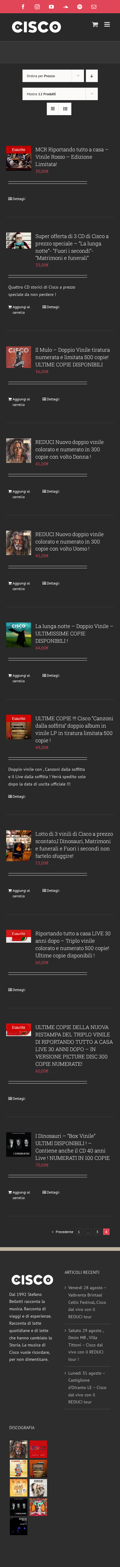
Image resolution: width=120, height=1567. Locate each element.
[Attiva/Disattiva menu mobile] (107, 24)
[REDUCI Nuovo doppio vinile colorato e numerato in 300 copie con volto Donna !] (18, 450)
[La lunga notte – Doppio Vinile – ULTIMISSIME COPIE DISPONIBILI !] (18, 635)
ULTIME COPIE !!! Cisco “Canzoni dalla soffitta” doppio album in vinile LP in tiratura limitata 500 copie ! (74, 729)
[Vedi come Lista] (65, 109)
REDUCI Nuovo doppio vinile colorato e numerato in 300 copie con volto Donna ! (69, 449)
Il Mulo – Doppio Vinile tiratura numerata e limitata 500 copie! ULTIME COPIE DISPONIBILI (72, 357)
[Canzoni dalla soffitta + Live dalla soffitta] (38, 1468)
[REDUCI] (18, 1449)
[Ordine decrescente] (92, 76)
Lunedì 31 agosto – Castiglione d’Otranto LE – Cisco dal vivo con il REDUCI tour (87, 1387)
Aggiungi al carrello (21, 310)
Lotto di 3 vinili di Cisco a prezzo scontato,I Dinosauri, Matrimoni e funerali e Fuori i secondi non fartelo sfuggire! (74, 844)
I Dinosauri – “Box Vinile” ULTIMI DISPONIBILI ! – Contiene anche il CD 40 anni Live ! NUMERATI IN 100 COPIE (72, 1146)
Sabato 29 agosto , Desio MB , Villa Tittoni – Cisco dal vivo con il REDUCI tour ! (85, 1345)
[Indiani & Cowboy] (38, 1487)
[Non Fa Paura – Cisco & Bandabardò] (18, 1468)
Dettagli (19, 198)
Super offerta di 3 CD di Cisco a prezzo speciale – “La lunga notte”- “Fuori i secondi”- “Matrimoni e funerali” (72, 247)
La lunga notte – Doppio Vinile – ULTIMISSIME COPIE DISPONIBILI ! (74, 633)
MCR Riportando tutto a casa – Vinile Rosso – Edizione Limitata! (72, 157)
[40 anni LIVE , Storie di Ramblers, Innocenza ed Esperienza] (18, 1487)
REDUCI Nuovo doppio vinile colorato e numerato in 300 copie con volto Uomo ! (69, 541)
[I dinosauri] (18, 1507)
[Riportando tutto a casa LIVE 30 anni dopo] (38, 1449)
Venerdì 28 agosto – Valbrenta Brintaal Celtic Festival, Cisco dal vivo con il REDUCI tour (87, 1302)
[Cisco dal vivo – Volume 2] (18, 1526)
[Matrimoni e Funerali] (38, 1507)
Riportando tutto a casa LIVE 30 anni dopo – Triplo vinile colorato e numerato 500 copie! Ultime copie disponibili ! (73, 944)
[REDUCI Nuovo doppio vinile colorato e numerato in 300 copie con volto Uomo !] (18, 543)
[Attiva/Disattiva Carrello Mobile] (95, 24)
